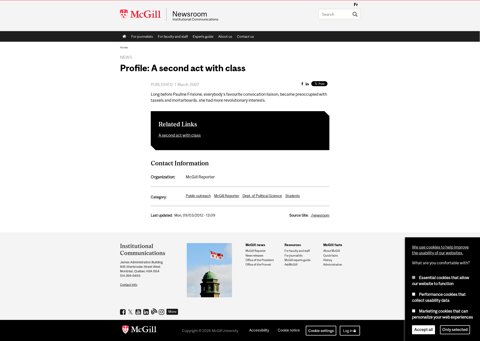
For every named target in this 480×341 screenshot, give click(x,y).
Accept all (423, 329)
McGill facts (332, 245)
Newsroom (189, 14)
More (172, 312)
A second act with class (179, 135)
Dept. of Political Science (262, 196)
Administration (332, 264)
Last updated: (161, 215)
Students (292, 196)
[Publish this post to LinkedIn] (307, 84)
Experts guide (203, 36)
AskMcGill (291, 264)
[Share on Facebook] (302, 84)
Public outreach (198, 196)
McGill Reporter (226, 196)
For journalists (142, 36)
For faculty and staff (173, 36)
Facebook (123, 312)
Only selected (455, 329)
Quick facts (330, 255)
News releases (254, 255)
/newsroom (320, 215)
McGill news (255, 245)
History (327, 260)
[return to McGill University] (139, 330)
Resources (292, 245)
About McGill (331, 250)
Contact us (245, 36)
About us (225, 36)
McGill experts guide (297, 260)
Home (124, 36)
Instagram (162, 312)
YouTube (139, 312)
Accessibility (259, 330)
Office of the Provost (258, 264)
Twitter (131, 312)
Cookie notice (289, 330)
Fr (356, 4)
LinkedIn (146, 312)
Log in (347, 331)
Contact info (128, 285)
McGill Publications (154, 311)
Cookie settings (321, 331)
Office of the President (260, 260)
